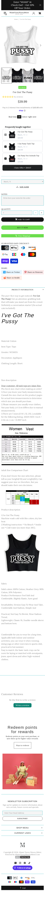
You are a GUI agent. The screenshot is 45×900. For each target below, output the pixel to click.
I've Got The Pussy (25, 132)
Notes (4, 194)
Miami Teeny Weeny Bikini (19, 13)
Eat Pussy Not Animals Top (28, 155)
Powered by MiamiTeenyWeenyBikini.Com (22, 854)
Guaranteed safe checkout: (15, 243)
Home (16, 19)
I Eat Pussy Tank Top (26, 144)
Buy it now (22, 228)
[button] (8, 97)
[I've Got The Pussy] (22, 552)
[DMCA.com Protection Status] (22, 857)
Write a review (22, 705)
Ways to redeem (22, 745)
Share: (4, 268)
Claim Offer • (22, 168)
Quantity (5, 209)
